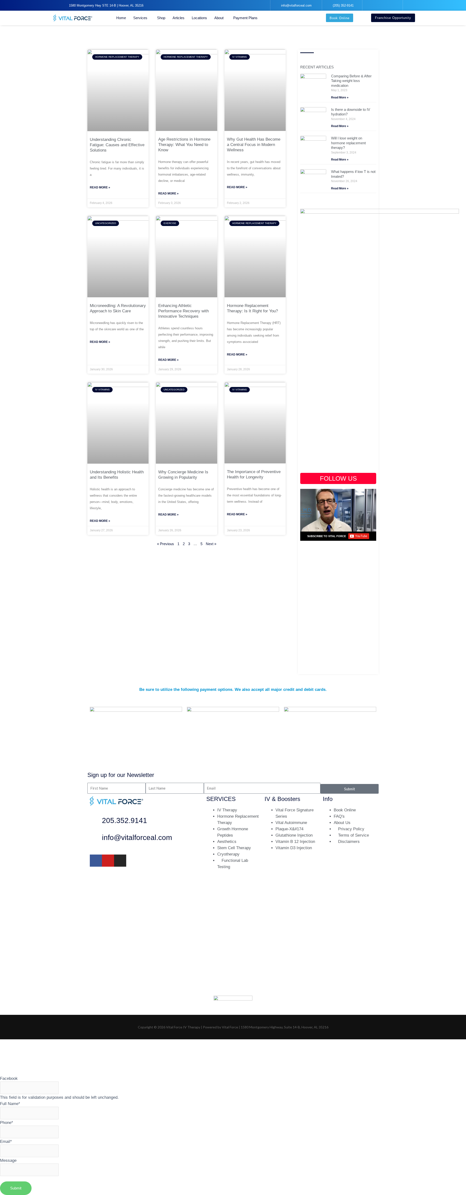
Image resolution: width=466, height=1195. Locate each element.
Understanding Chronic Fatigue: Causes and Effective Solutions (117, 145)
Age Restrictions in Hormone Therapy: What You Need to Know (184, 144)
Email (6, 1141)
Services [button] (140, 18)
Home (121, 18)
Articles (178, 18)
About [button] (219, 18)
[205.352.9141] (96, 822)
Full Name (10, 1103)
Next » (211, 544)
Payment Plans (245, 18)
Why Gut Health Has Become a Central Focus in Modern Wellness (253, 144)
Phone (6, 1122)
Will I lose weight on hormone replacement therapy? (348, 143)
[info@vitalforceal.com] (96, 839)
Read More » (100, 187)
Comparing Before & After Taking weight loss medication (351, 81)
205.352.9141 (124, 820)
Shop (161, 18)
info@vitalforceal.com (137, 837)
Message (8, 1160)
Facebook (9, 1078)
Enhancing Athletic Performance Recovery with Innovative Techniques (183, 311)
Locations (199, 18)
